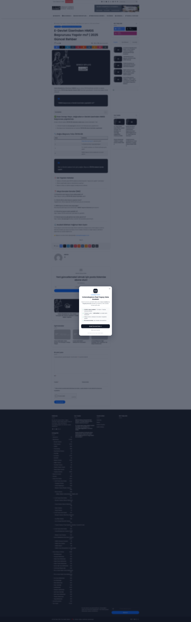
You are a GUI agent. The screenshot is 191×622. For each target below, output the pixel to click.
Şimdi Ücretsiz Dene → (95, 326)
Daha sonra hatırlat (95, 330)
